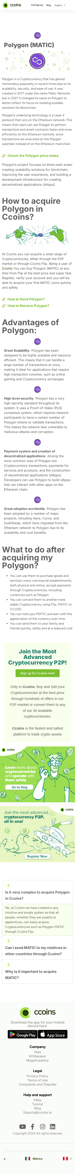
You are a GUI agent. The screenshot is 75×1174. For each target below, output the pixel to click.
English (58, 5)
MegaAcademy (37, 1060)
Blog (48, 5)
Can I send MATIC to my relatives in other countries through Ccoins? (35, 951)
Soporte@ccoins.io (37, 1112)
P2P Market (37, 5)
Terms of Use (37, 1080)
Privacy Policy (37, 1076)
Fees (37, 1052)
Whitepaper (37, 1056)
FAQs (37, 1100)
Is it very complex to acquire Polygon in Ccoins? (37, 895)
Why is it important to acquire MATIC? (31, 974)
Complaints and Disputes (37, 1084)
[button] (37, 892)
